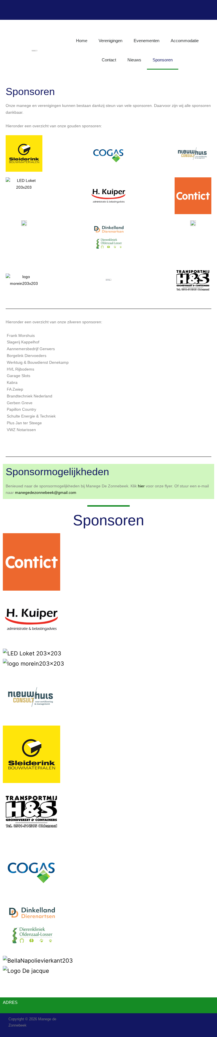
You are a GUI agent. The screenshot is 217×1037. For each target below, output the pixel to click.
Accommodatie (185, 40)
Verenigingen (110, 40)
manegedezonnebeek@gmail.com (45, 492)
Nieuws (134, 59)
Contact (109, 59)
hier (141, 486)
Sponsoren (163, 59)
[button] (108, 980)
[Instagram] (143, 10)
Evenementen (146, 40)
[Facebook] (127, 10)
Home (81, 40)
